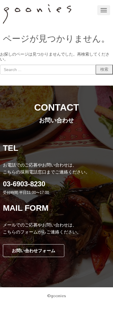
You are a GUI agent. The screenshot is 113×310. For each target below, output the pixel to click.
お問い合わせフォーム (33, 250)
